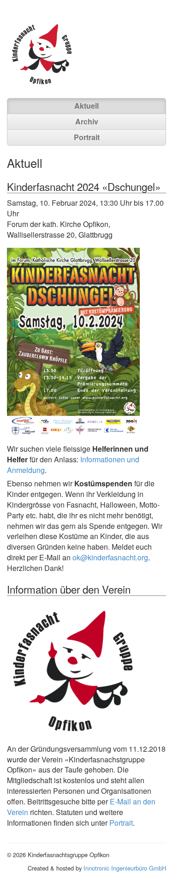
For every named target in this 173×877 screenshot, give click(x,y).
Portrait (87, 137)
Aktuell (86, 105)
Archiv (86, 121)
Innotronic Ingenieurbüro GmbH (125, 868)
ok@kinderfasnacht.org (110, 557)
